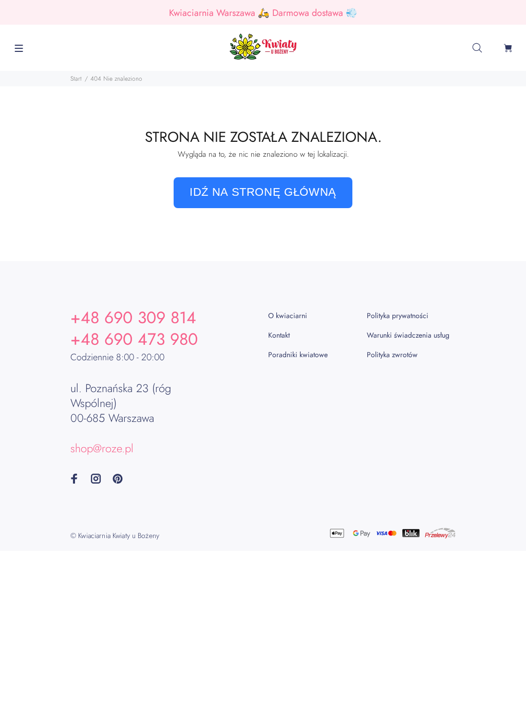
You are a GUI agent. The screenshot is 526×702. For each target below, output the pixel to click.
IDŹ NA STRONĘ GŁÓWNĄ (263, 192)
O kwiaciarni (287, 315)
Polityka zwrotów (392, 354)
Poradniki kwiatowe (298, 354)
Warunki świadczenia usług (408, 335)
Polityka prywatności (397, 315)
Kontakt (279, 335)
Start (76, 78)
